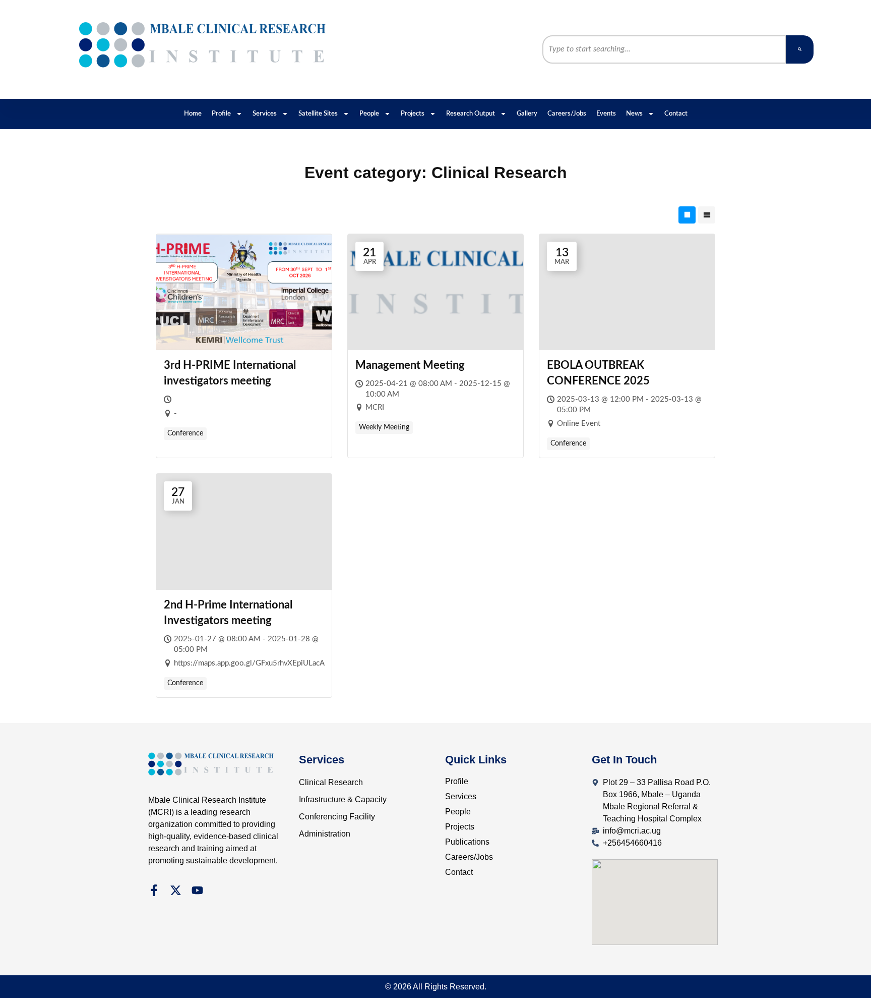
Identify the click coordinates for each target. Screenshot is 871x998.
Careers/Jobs (566, 113)
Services (265, 113)
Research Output (470, 113)
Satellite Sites (318, 113)
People (369, 113)
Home (193, 113)
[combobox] (664, 49)
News (634, 113)
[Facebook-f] (154, 890)
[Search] (800, 49)
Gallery (527, 113)
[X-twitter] (175, 890)
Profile (221, 113)
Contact (676, 113)
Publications (467, 842)
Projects (412, 113)
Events (606, 113)
